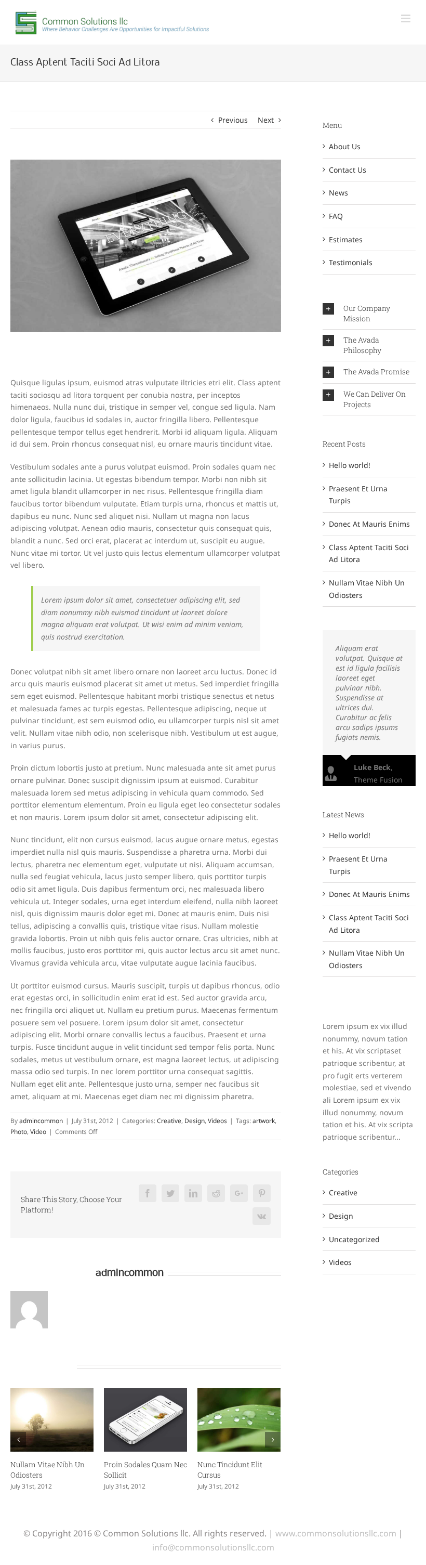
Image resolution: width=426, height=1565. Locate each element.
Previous (233, 120)
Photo (18, 1131)
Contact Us (347, 170)
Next (266, 120)
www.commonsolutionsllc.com (335, 1533)
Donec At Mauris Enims (369, 524)
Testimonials (350, 262)
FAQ (336, 216)
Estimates (346, 239)
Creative (169, 1120)
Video (38, 1131)
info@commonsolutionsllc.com (213, 1547)
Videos (217, 1120)
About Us (345, 146)
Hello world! (349, 465)
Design (194, 1120)
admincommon (41, 1120)
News (338, 193)
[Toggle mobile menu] (405, 18)
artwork (263, 1120)
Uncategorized (354, 1239)
